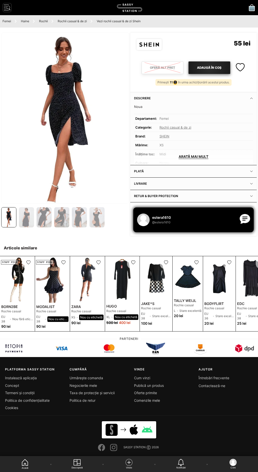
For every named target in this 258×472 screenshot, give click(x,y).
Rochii (43, 21)
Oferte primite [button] (145, 393)
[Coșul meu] (251, 7)
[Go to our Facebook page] (101, 447)
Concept (12, 385)
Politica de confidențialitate (27, 400)
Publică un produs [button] (149, 385)
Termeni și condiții (20, 393)
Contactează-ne (212, 386)
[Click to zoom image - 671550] (65, 118)
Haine (25, 21)
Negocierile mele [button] (83, 385)
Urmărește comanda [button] (86, 378)
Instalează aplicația (21, 378)
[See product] (87, 279)
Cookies (11, 408)
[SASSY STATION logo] (129, 8)
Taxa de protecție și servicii (92, 393)
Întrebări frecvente (214, 378)
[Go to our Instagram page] (114, 447)
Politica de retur (82, 400)
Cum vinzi (142, 378)
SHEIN (164, 136)
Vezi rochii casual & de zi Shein (119, 21)
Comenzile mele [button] (147, 400)
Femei (7, 21)
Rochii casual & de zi (72, 21)
